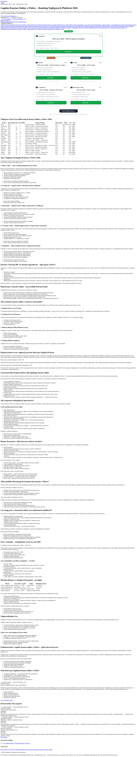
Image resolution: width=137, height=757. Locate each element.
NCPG (27, 743)
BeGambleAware (19, 743)
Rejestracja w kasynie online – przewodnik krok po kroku (110, 25)
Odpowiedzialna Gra (121, 27)
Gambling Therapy (8, 743)
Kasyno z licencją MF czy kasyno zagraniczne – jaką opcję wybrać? (77, 25)
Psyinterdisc (4, 1)
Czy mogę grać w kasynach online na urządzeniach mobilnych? (44, 27)
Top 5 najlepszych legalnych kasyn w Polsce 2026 (47, 25)
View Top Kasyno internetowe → (9, 16)
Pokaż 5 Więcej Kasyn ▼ (68, 111)
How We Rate (28, 749)
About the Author (47, 749)
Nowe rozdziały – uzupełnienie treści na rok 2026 (75, 27)
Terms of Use (11, 749)
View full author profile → (7, 700)
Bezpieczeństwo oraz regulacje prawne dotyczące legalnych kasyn (33, 26)
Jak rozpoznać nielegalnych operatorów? (91, 26)
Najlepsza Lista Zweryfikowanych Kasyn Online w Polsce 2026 (17, 25)
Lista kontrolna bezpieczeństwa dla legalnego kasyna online (65, 26)
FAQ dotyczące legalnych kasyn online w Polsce (51, 29)
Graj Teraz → (68, 51)
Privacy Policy (4, 749)
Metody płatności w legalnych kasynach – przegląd (101, 27)
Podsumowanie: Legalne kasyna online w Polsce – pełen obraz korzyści (19, 29)
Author (2, 2)
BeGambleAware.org (84, 114)
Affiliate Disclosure (20, 749)
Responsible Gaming (38, 749)
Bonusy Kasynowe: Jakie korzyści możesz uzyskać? (116, 26)
